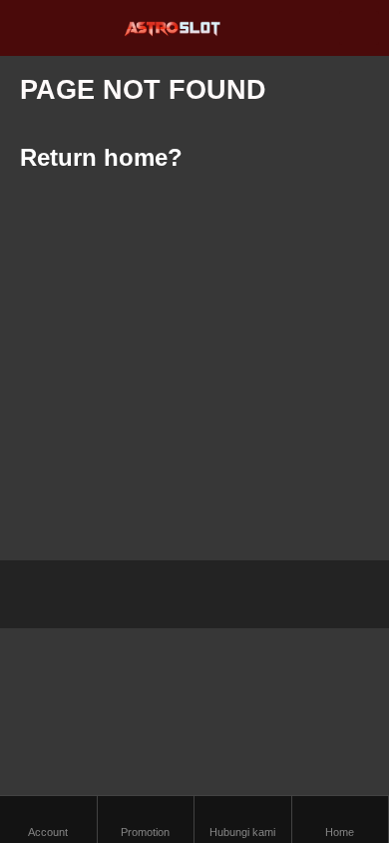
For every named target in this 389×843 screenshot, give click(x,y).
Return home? (101, 157)
